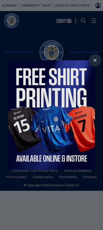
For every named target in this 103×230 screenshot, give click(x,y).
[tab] (95, 60)
